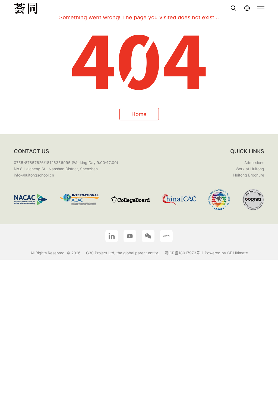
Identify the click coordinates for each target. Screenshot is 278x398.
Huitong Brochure (248, 175)
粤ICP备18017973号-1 (184, 253)
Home (139, 114)
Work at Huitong (250, 168)
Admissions (254, 162)
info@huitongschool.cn (34, 175)
